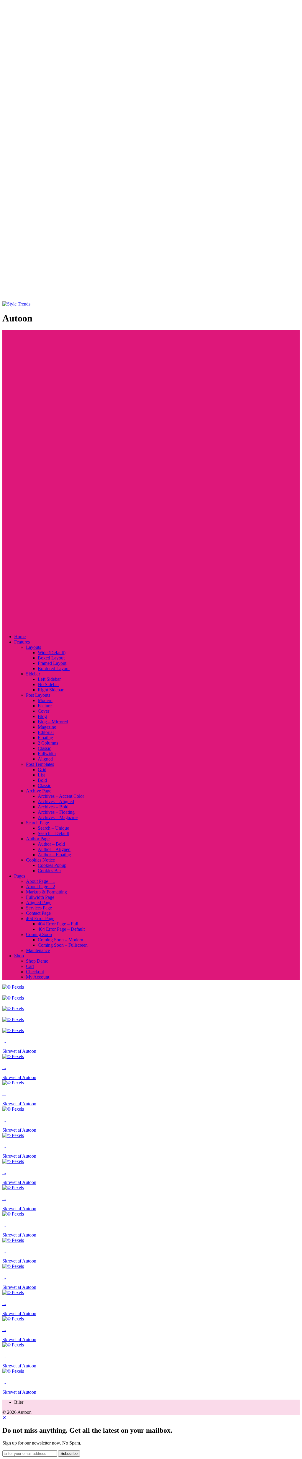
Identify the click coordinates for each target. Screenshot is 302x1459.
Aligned (45, 758)
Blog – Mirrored (53, 721)
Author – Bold (51, 844)
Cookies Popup (52, 865)
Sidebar (33, 673)
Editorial (46, 732)
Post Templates (40, 764)
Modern (45, 700)
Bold (42, 780)
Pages (19, 875)
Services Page (39, 907)
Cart (30, 966)
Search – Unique (53, 828)
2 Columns (48, 742)
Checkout (35, 971)
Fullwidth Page (40, 897)
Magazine (47, 727)
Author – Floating (54, 854)
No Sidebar (48, 684)
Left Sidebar (49, 679)
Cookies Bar (49, 870)
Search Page (37, 822)
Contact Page (38, 913)
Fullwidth (47, 753)
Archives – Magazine (58, 817)
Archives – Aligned (56, 801)
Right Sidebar (50, 689)
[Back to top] (151, 298)
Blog (42, 716)
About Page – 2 (40, 886)
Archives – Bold (53, 806)
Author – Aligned (54, 849)
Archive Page (38, 790)
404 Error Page (40, 918)
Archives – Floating (56, 812)
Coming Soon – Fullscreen (63, 945)
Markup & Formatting (46, 891)
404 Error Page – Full (58, 923)
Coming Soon (39, 934)
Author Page (38, 838)
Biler (18, 1402)
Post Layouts (38, 695)
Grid (42, 769)
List (41, 774)
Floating (45, 737)
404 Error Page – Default (61, 929)
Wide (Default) (51, 652)
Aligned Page (38, 902)
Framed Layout (52, 663)
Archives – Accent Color (61, 796)
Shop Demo (37, 961)
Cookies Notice (40, 859)
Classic (44, 748)
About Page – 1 (40, 881)
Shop (19, 955)
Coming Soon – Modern (60, 939)
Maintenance (38, 950)
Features (22, 641)
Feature (45, 705)
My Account (37, 976)
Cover (43, 711)
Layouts (33, 647)
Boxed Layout (51, 657)
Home (20, 636)
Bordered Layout (54, 668)
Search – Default (53, 833)
